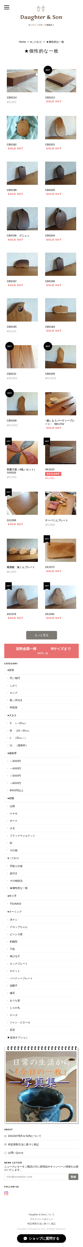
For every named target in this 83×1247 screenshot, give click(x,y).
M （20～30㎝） (20, 730)
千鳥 (12, 949)
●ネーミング (14, 911)
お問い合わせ (15, 1152)
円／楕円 (15, 678)
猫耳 (12, 993)
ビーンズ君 (16, 934)
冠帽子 (13, 985)
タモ (12, 828)
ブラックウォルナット (22, 835)
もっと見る (42, 635)
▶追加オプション (17, 1037)
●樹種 (10, 798)
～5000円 (15, 775)
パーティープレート (21, 978)
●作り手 (12, 895)
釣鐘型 (13, 941)
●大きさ (12, 715)
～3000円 (15, 761)
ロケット (15, 970)
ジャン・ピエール (20, 1022)
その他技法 (16, 880)
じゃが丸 (15, 1007)
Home (22, 41)
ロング (13, 692)
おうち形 (15, 1000)
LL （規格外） (19, 745)
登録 (73, 1176)
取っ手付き (16, 700)
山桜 (12, 806)
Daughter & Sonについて (24, 1136)
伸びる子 (15, 956)
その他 (13, 850)
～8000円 (15, 783)
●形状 (10, 670)
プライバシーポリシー (41, 1219)
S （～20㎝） (18, 723)
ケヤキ (13, 813)
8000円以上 (16, 790)
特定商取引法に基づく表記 (23, 1144)
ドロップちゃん (19, 926)
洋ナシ (13, 919)
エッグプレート (19, 963)
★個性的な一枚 (19, 888)
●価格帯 (12, 753)
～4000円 (15, 768)
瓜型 (12, 1029)
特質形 (13, 707)
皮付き (13, 873)
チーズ (13, 1015)
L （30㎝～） (18, 737)
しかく (13, 685)
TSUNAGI (15, 903)
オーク (13, 820)
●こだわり (36, 41)
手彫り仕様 (16, 866)
